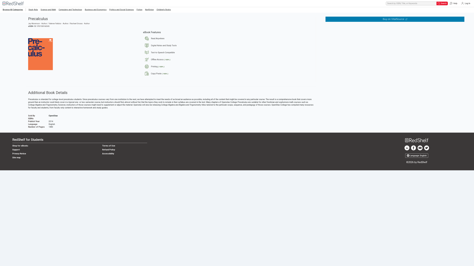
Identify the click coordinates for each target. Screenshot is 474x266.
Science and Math (48, 9)
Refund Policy (108, 150)
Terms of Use (108, 146)
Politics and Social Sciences (121, 9)
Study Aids (33, 9)
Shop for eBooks (20, 146)
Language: (418, 155)
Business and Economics (96, 9)
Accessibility (108, 153)
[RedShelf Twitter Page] (426, 150)
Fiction (139, 9)
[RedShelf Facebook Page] (413, 150)
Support (16, 150)
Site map (16, 157)
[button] (153, 38)
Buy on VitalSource (394, 19)
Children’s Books (164, 9)
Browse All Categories (13, 9)
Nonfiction (149, 9)
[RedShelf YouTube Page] (420, 150)
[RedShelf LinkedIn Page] (407, 150)
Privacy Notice (19, 153)
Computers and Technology (70, 9)
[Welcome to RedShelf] (13, 3)
